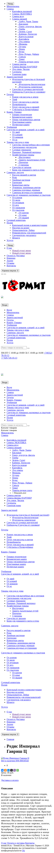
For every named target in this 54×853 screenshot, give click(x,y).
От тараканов (18, 207)
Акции (10, 260)
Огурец (15, 475)
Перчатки (16, 613)
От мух (15, 205)
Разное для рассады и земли (25, 97)
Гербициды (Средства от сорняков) (28, 92)
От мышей (17, 677)
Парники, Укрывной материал (26, 152)
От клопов (17, 197)
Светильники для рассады (24, 147)
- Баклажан (23, 24)
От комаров (17, 137)
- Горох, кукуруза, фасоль (30, 26)
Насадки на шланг (20, 228)
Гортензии (17, 182)
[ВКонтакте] (2, 770)
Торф (14, 99)
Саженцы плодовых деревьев (26, 190)
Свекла (15, 485)
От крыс (16, 675)
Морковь (16, 473)
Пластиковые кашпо (21, 122)
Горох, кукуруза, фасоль (23, 455)
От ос (14, 140)
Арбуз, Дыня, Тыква (21, 450)
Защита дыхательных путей (25, 611)
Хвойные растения (21, 180)
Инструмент (18, 608)
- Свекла (22, 56)
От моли (16, 200)
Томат (15, 488)
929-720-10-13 (9, 358)
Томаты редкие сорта (22, 490)
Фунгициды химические (24, 520)
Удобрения (12, 127)
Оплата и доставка (16, 843)
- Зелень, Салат (25, 31)
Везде (9, 310)
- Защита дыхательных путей (31, 160)
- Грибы (21, 29)
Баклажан (16, 452)
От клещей (17, 134)
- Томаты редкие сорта (28, 62)
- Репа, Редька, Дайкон (28, 54)
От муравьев (18, 202)
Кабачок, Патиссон (21, 463)
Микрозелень (13, 6)
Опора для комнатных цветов (26, 119)
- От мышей (23, 217)
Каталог (9, 430)
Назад (10, 4)
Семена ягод (18, 16)
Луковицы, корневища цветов (26, 187)
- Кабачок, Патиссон (27, 34)
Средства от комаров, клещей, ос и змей (25, 129)
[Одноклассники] (5, 770)
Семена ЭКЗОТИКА (22, 14)
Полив (10, 223)
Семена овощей (19, 19)
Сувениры (17, 616)
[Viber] (14, 770)
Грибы (15, 457)
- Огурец (22, 46)
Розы (14, 177)
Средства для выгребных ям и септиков (31, 145)
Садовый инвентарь (16, 220)
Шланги (16, 238)
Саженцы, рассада (15, 172)
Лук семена (17, 470)
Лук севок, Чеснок (21, 69)
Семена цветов (19, 64)
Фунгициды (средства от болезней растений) (28, 515)
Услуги (10, 240)
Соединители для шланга (24, 235)
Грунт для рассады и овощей (25, 107)
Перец (15, 478)
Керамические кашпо (22, 117)
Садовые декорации (21, 150)
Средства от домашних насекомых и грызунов (29, 195)
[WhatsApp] (17, 770)
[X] (11, 770)
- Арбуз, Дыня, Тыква (28, 21)
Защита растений (15, 77)
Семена (10, 9)
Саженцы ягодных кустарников (27, 192)
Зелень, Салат (18, 460)
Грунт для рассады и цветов (25, 102)
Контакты (11, 265)
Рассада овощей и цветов (24, 175)
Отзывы (10, 263)
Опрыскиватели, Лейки (23, 230)
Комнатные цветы (20, 185)
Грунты (10, 94)
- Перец (21, 49)
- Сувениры (23, 165)
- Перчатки (23, 162)
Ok (23, 850)
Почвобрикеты (19, 104)
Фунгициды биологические (25, 517)
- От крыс (22, 215)
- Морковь (22, 44)
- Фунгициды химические (30, 87)
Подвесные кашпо (20, 124)
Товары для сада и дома (18, 142)
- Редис (21, 51)
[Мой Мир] (8, 770)
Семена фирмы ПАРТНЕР (24, 67)
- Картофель (23, 39)
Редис (15, 480)
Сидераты (17, 72)
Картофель (17, 468)
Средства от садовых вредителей (27, 89)
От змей (16, 132)
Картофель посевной (22, 11)
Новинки (11, 258)
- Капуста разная (25, 36)
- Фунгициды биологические (31, 84)
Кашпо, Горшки (14, 112)
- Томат (21, 59)
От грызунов (18, 210)
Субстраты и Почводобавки (25, 109)
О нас (9, 248)
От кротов (17, 672)
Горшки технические (22, 114)
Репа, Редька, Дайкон (22, 483)
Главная (10, 739)
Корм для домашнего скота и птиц (28, 170)
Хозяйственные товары (23, 155)
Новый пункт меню (21, 250)
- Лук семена (24, 41)
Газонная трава (19, 74)
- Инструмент (24, 157)
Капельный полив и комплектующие (29, 225)
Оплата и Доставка (16, 255)
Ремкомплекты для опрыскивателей (29, 233)
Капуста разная (19, 465)
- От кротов (23, 212)
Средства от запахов (21, 167)
